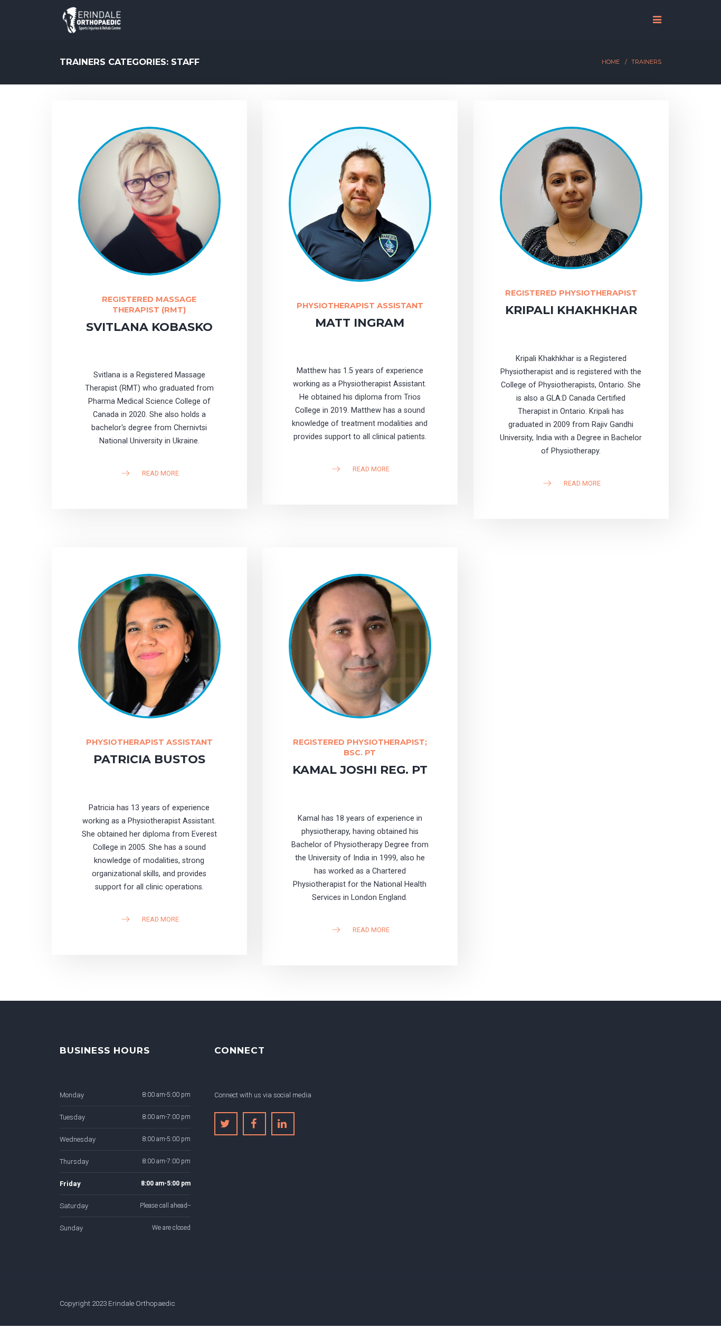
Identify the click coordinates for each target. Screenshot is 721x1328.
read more (160, 472)
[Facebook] (254, 1123)
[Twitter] (225, 1123)
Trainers (646, 62)
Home (611, 62)
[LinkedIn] (282, 1123)
